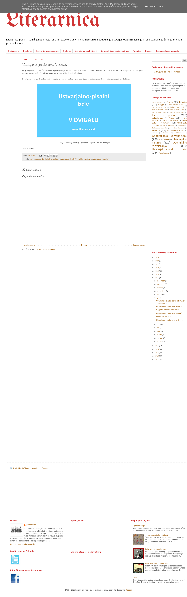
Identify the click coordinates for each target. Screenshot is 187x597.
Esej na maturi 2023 (177, 112)
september (161, 291)
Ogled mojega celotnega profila (22, 544)
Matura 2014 (166, 123)
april (159, 331)
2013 (157, 356)
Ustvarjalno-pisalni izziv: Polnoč (169, 313)
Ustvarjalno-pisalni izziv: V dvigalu (169, 320)
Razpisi (165, 133)
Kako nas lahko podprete (167, 51)
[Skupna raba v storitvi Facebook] (53, 155)
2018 (157, 274)
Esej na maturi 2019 (176, 107)
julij (158, 298)
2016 (157, 346)
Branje (170, 102)
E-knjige (161, 105)
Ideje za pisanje (35, 159)
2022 (157, 264)
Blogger (128, 590)
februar (160, 338)
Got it (162, 7)
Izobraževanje (157, 118)
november (161, 284)
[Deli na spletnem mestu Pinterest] (56, 155)
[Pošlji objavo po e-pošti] (45, 155)
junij (158, 324)
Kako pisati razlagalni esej (155, 549)
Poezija (154, 133)
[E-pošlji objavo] (41, 155)
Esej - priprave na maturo (47, 51)
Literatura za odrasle (170, 120)
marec (159, 335)
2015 (157, 349)
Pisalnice (27, 51)
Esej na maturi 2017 (176, 105)
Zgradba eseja (139, 526)
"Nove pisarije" (157, 102)
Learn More (150, 7)
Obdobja (182, 125)
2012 (157, 359)
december (161, 281)
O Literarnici (13, 51)
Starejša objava (139, 245)
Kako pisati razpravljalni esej (156, 563)
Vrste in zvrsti (164, 153)
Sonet (135, 578)
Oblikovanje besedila (159, 128)
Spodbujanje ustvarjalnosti (51, 159)
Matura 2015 (181, 123)
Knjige (171, 118)
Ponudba (137, 51)
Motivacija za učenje (164, 317)
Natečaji (171, 125)
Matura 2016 (160, 125)
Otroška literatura (177, 128)
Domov (84, 245)
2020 (157, 268)
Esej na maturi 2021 (177, 109)
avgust (159, 294)
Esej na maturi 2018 (159, 107)
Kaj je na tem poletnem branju (168, 310)
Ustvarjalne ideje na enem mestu (167, 72)
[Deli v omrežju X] (51, 155)
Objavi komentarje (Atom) (45, 249)
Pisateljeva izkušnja (175, 130)
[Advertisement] (169, 202)
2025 (157, 257)
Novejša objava (29, 245)
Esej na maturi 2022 (159, 112)
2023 (157, 261)
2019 (157, 271)
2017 (157, 278)
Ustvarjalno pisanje (68, 159)
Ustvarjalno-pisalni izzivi (86, 51)
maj (158, 328)
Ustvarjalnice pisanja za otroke (115, 51)
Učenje (166, 140)
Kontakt (148, 51)
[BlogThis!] (48, 155)
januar (159, 342)
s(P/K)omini (179, 133)
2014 (157, 353)
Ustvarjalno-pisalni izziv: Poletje (169, 306)
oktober (160, 288)
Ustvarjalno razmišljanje (83, 159)
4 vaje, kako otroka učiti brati (156, 535)
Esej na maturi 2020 (159, 109)
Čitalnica (67, 51)
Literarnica (53, 20)
